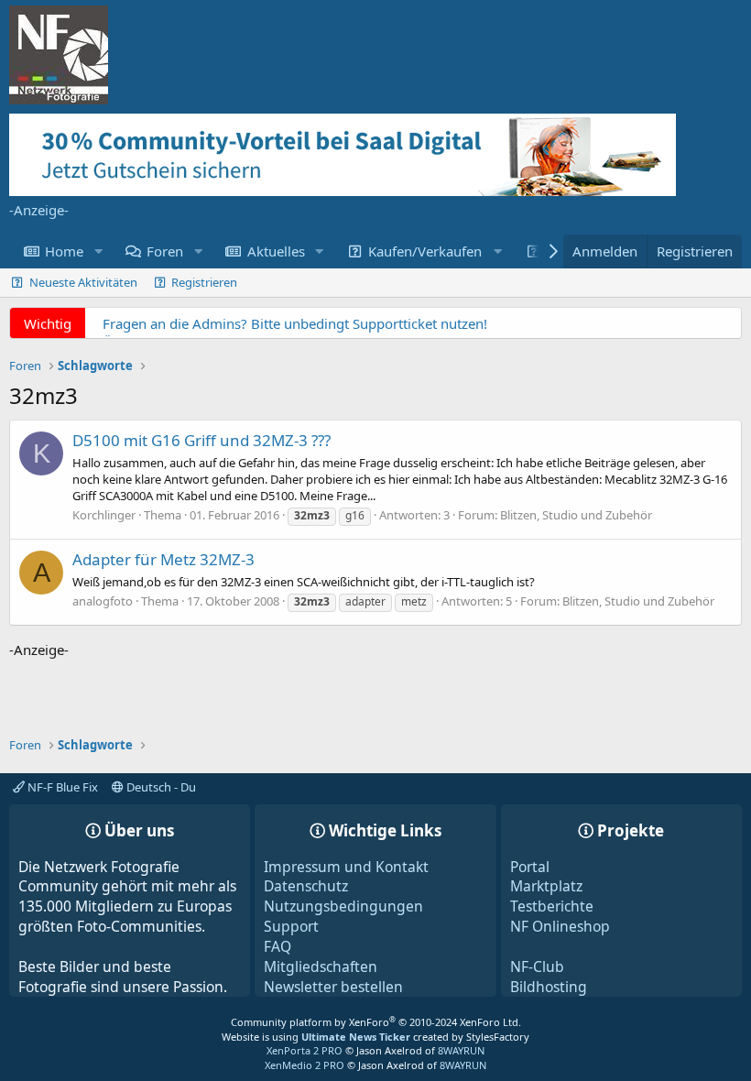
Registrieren (204, 282)
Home (64, 251)
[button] (98, 251)
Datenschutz (306, 886)
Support (291, 926)
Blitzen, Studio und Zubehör (576, 515)
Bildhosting (548, 987)
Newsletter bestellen (333, 987)
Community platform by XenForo (376, 1022)
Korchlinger (104, 515)
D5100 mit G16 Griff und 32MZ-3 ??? (201, 440)
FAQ (277, 946)
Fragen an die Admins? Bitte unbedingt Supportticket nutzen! (295, 323)
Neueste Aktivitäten (83, 282)
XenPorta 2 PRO (305, 1050)
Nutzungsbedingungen (343, 906)
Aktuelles (276, 251)
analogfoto (102, 601)
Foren (165, 251)
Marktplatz (546, 886)
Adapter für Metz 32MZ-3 (163, 559)
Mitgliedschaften (320, 966)
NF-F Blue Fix (61, 787)
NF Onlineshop (560, 926)
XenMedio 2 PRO (304, 1065)
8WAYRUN (461, 1050)
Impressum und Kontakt (346, 867)
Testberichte (551, 906)
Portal (530, 867)
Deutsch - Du (160, 787)
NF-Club (537, 966)
